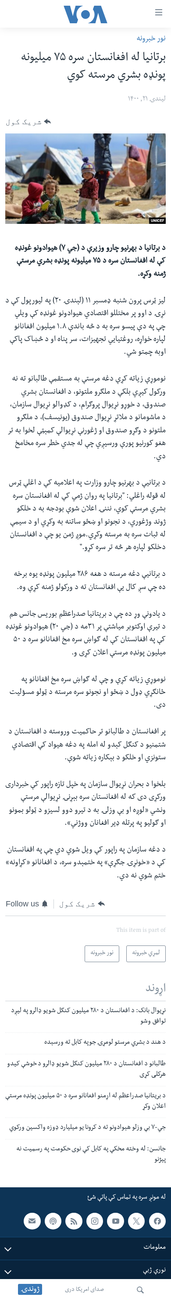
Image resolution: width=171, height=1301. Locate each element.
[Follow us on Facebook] (157, 1220)
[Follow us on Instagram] (94, 1220)
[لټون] (140, 1290)
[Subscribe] (32, 1220)
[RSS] (73, 1220)
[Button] (28, 121)
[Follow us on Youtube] (115, 1220)
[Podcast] (53, 1220)
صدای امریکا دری (84, 1290)
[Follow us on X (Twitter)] (136, 1220)
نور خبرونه (151, 39)
